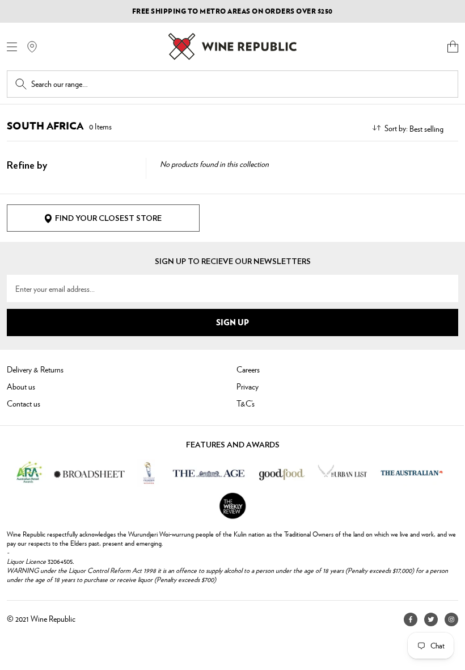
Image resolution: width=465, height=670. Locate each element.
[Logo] (232, 46)
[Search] (21, 84)
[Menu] (12, 47)
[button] (452, 46)
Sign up (232, 322)
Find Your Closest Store (108, 219)
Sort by (395, 127)
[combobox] (240, 84)
